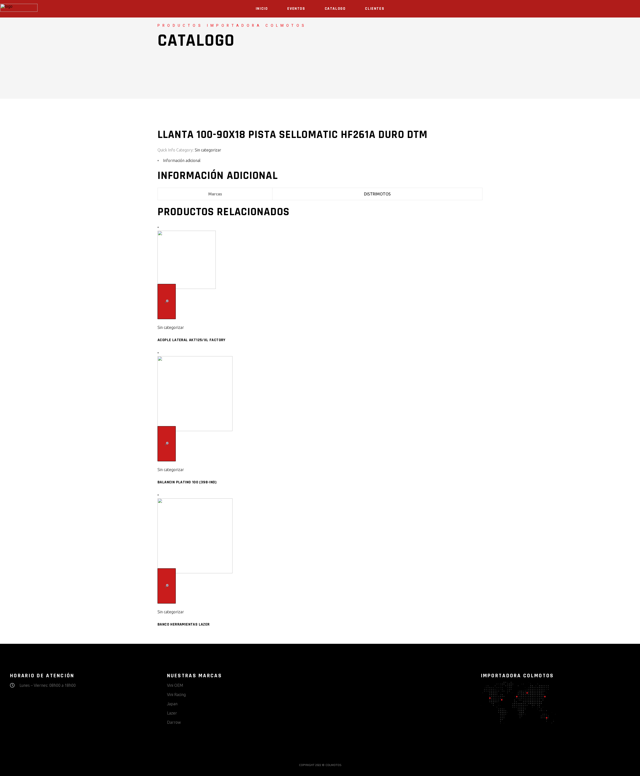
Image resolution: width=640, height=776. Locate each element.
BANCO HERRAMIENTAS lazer (184, 624)
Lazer (172, 713)
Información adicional (181, 160)
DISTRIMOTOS (377, 194)
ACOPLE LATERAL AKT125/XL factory (192, 340)
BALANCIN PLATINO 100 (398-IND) (187, 482)
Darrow (174, 722)
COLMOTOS (333, 765)
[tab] (320, 160)
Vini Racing (176, 694)
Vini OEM (175, 685)
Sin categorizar (208, 150)
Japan (172, 704)
